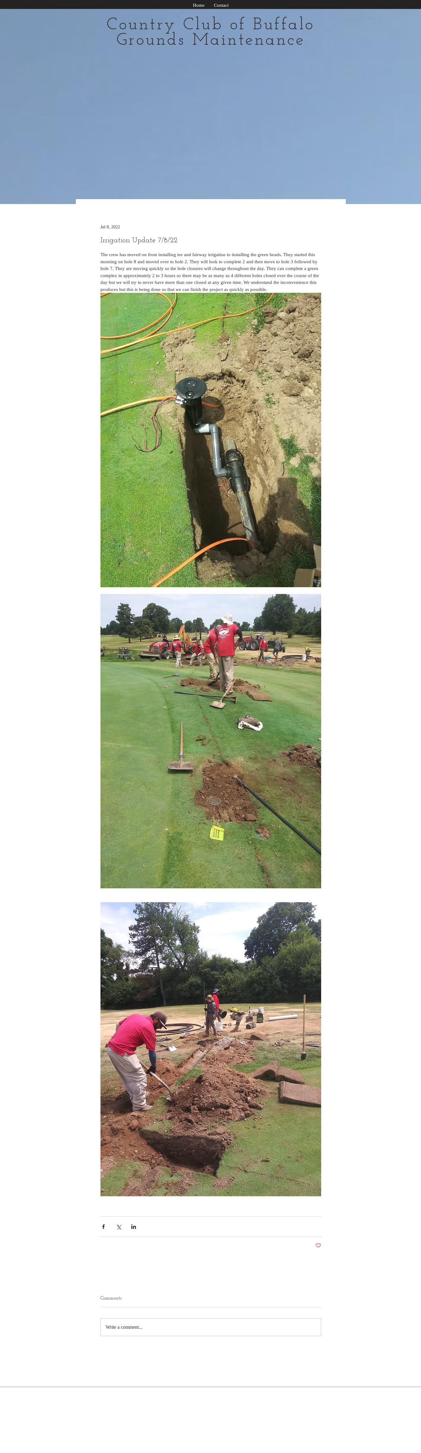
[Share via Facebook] (103, 1227)
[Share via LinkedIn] (134, 1227)
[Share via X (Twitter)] (118, 1227)
